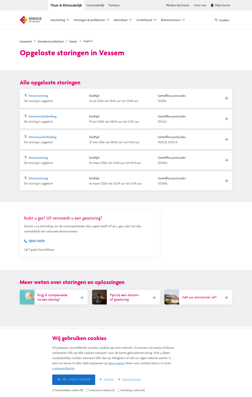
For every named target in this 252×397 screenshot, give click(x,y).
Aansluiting (57, 20)
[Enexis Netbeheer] (31, 20)
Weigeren (109, 379)
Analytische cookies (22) (102, 390)
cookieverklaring (63, 368)
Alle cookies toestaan (76, 379)
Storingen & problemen (89, 20)
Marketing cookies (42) (133, 390)
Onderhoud (144, 20)
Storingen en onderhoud (50, 41)
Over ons (200, 5)
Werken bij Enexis (177, 5)
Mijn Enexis (222, 5)
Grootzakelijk (95, 5)
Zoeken (224, 20)
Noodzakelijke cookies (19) (69, 390)
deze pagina (116, 363)
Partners (114, 5)
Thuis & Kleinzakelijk (66, 5)
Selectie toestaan (131, 379)
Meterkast (120, 20)
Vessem (73, 41)
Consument (26, 41)
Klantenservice (171, 20)
